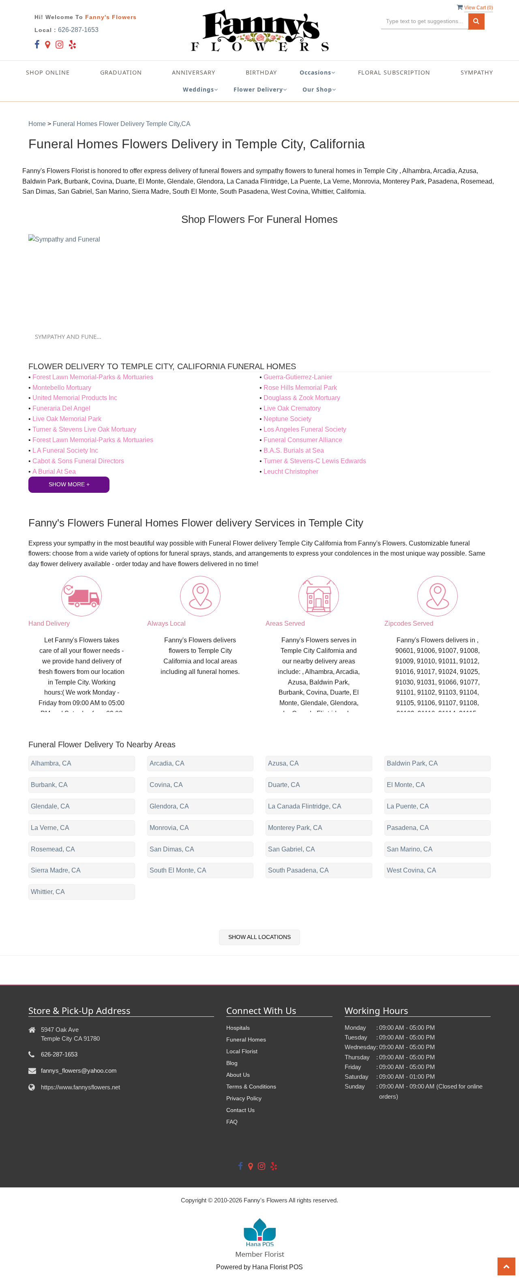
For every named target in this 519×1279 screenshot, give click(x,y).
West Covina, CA (411, 870)
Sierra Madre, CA (56, 870)
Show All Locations (259, 937)
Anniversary (193, 72)
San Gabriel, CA (291, 849)
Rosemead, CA (53, 849)
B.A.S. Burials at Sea (294, 450)
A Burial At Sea (54, 471)
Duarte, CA (284, 784)
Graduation (121, 72)
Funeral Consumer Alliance (303, 439)
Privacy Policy (244, 1098)
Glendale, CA (50, 806)
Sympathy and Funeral (70, 336)
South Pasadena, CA (298, 870)
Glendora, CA (169, 806)
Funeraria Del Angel (61, 408)
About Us (238, 1075)
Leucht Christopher (291, 471)
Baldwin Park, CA (412, 763)
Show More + (69, 484)
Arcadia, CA (167, 763)
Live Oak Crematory (292, 408)
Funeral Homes (246, 1039)
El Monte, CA (406, 784)
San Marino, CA (410, 849)
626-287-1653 (78, 29)
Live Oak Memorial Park (66, 418)
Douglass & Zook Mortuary (302, 397)
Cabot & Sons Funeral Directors (78, 461)
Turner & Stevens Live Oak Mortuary (84, 429)
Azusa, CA (283, 763)
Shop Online (48, 72)
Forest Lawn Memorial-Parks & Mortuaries (92, 377)
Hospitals (238, 1027)
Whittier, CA (48, 891)
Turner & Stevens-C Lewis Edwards (315, 461)
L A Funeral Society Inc (65, 450)
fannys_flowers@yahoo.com (79, 1070)
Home (37, 123)
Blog (232, 1063)
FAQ (232, 1122)
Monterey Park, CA (295, 827)
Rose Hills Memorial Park (300, 387)
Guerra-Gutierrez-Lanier (298, 377)
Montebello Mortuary (61, 387)
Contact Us (240, 1110)
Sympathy (477, 72)
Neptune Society (287, 418)
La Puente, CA (408, 806)
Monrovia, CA (169, 827)
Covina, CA (166, 784)
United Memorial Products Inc (74, 397)
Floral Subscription (394, 72)
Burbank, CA (49, 784)
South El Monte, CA (178, 870)
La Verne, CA (50, 827)
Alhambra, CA (51, 763)
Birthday (261, 72)
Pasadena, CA (408, 827)
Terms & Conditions (251, 1086)
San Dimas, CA (172, 849)
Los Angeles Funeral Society (305, 429)
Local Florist (241, 1051)
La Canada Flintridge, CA (304, 806)
